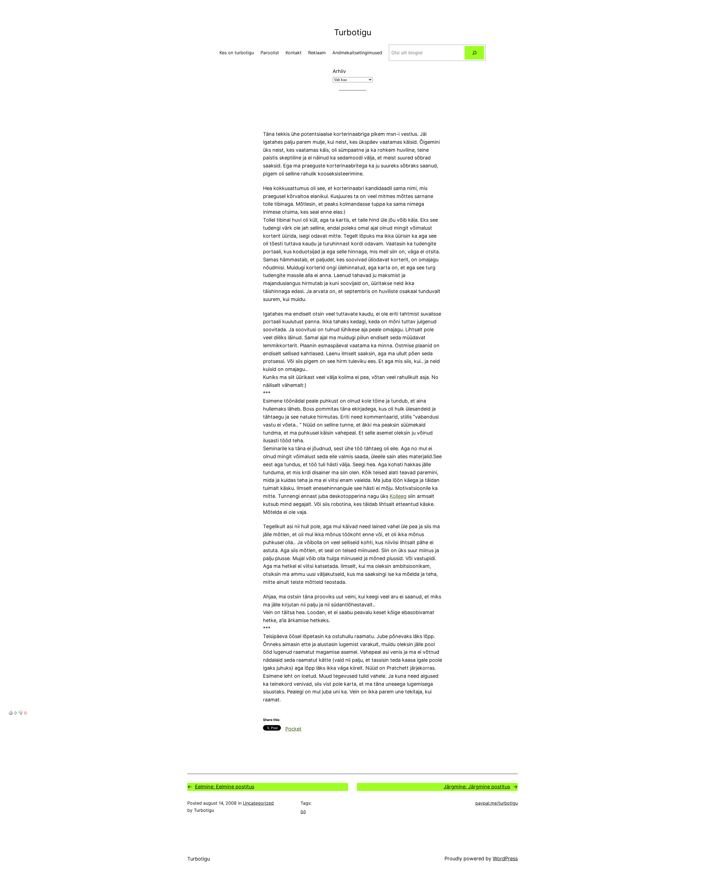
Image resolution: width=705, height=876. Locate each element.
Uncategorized (258, 803)
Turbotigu (352, 32)
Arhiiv (339, 71)
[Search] (474, 52)
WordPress (505, 858)
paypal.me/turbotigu (496, 803)
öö (303, 811)
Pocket (293, 729)
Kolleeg (398, 496)
